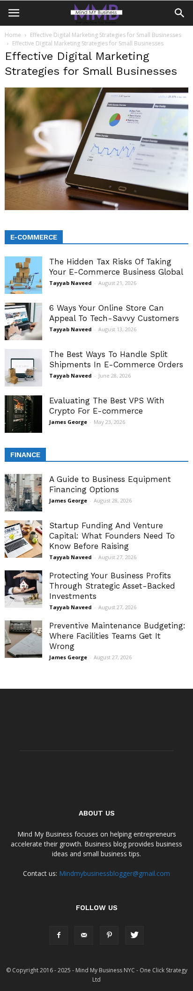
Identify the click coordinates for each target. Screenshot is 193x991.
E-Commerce (33, 237)
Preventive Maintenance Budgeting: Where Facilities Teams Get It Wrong (117, 636)
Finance (25, 455)
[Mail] (83, 935)
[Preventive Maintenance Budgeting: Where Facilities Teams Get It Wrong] (23, 639)
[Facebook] (58, 935)
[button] (180, 13)
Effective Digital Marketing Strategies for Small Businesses (105, 35)
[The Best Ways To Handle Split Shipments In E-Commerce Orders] (23, 367)
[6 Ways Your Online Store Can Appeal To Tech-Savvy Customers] (23, 321)
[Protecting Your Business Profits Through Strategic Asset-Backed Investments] (23, 589)
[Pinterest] (109, 935)
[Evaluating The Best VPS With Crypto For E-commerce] (23, 414)
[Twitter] (134, 935)
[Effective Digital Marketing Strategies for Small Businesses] (96, 207)
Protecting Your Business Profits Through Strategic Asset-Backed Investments (112, 586)
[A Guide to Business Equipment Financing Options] (23, 492)
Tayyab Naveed (70, 282)
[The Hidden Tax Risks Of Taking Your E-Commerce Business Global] (23, 275)
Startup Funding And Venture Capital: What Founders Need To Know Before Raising (112, 536)
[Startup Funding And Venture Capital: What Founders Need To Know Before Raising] (23, 539)
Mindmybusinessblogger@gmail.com (114, 873)
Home (13, 35)
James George (68, 421)
